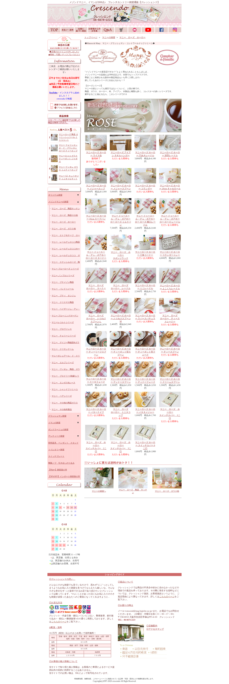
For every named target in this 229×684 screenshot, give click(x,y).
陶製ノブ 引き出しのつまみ (61, 463)
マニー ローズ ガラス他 (64, 228)
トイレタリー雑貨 (56, 449)
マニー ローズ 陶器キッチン (66, 208)
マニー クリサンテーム (63, 349)
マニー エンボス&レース (63, 383)
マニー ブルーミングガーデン (65, 316)
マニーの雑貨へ (99, 491)
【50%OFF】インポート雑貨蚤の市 (64, 476)
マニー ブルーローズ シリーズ (65, 269)
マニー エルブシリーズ (63, 362)
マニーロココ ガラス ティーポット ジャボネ (68, 159)
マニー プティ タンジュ (64, 295)
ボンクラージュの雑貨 (58, 429)
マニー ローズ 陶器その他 (65, 215)
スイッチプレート (56, 456)
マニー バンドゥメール (63, 289)
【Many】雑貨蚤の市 (57, 470)
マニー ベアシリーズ (62, 396)
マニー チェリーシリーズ (64, 336)
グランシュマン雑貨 (57, 416)
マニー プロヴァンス (62, 329)
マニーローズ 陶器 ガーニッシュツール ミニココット (68, 137)
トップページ (90, 37)
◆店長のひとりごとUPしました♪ (64, 52)
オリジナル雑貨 (55, 195)
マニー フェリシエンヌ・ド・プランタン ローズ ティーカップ (68, 148)
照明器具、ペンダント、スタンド (63, 443)
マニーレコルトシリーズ (63, 322)
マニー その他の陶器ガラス (65, 403)
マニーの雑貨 (108, 37)
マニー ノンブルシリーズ (63, 275)
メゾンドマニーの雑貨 (58, 202)
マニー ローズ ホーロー (64, 222)
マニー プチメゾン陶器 (63, 282)
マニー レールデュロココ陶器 (66, 242)
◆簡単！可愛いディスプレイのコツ (64, 54)
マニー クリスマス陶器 (63, 302)
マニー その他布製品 (62, 409)
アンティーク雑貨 (56, 436)
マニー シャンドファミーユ (65, 389)
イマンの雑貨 (54, 423)
